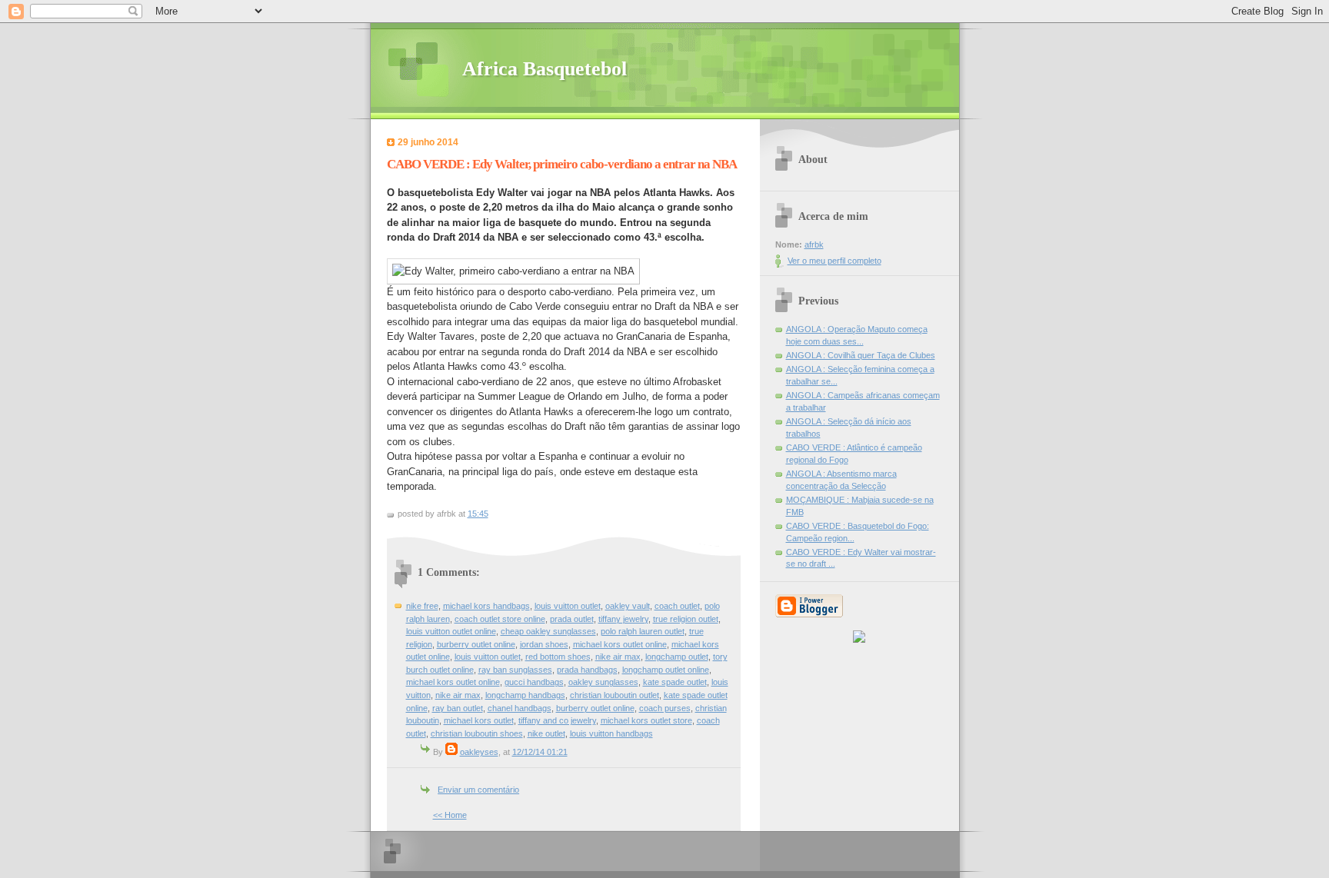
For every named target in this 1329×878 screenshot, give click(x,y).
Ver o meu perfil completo (834, 260)
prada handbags (587, 669)
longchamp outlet (676, 656)
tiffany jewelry (623, 619)
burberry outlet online (476, 644)
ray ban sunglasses (515, 669)
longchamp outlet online (665, 669)
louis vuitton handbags (611, 733)
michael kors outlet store (646, 720)
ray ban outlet (457, 708)
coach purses (665, 708)
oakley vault (627, 605)
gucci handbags (534, 682)
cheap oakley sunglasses (548, 631)
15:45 (478, 513)
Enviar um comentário (478, 789)
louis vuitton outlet (568, 605)
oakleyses (479, 752)
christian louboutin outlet (614, 695)
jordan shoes (544, 644)
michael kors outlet (479, 720)
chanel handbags (519, 708)
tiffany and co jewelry (557, 720)
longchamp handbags (525, 695)
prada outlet (572, 619)
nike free (422, 605)
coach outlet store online (500, 619)
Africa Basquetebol (544, 69)
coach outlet (677, 605)
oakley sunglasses (603, 682)
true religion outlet (685, 619)
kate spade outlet (675, 682)
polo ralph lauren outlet (642, 631)
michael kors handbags (486, 605)
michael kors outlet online (620, 644)
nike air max (618, 656)
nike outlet (546, 733)
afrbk (814, 244)
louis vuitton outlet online (451, 631)
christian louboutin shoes (477, 733)
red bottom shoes (558, 656)
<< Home (450, 815)
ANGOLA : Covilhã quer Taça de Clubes (860, 355)
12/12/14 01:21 (540, 752)
